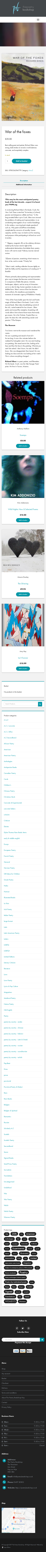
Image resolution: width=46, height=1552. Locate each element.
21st (21, 1234)
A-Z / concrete (9, 726)
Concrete (24, 1243)
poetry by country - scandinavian (15, 1051)
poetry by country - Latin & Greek (16, 1039)
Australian (32, 1239)
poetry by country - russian (13, 1045)
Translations (8, 1176)
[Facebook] (16, 1328)
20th (14, 1233)
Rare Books (8, 1099)
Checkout (5, 1383)
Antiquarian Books (10, 767)
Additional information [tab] (24, 185)
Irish (19, 1258)
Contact (4, 1402)
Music (37, 1268)
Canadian (15, 1244)
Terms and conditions (9, 1393)
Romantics (7, 1116)
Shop (3, 1369)
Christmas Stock (9, 797)
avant (7, 1244)
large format (8, 921)
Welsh (6, 1205)
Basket (4, 1378)
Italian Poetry (8, 915)
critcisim (6, 814)
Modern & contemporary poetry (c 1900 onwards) (18, 1268)
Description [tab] (24, 181)
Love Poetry (8, 980)
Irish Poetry (8, 909)
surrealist (26, 1292)
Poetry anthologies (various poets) (15, 1277)
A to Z (31, 170)
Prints (6, 1069)
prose (6, 1075)
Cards (6, 779)
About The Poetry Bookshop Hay (13, 1397)
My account (6, 1373)
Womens (22, 1301)
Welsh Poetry (8, 1211)
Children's (7, 785)
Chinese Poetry (9, 791)
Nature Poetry (9, 1004)
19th (6, 1234)
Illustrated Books (9, 897)
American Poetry (10, 755)
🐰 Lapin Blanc (6, 1547)
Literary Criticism (10, 962)
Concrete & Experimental (13, 803)
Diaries (6, 826)
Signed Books (9, 1158)
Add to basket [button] (23, 446)
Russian (6, 1122)
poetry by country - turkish (13, 1057)
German (7, 1253)
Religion (7, 1105)
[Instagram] (28, 1328)
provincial (7, 1081)
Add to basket (21, 161)
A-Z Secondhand (10, 738)
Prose (7, 1287)
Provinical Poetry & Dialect (13, 1087)
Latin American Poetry (11, 933)
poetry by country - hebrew (13, 1034)
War (5, 1193)
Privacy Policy (6, 1407)
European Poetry (10, 850)
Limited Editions (9, 957)
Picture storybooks (10, 1273)
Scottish (6, 1134)
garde (37, 1249)
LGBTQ (6, 945)
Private (31, 1282)
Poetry (6, 1016)
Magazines (8, 992)
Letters (6, 939)
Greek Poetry (8, 880)
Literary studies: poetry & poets (12, 1263)
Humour (6, 891)
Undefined (7, 1187)
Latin (5, 927)
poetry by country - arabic (13, 1022)
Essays (6, 844)
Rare (5, 1093)
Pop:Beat (7, 1063)
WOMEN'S (10, 1301)
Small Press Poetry (10, 1164)
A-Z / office (8, 732)
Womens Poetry (9, 1217)
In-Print (6, 903)
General (7, 862)
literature (7, 968)
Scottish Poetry (9, 1140)
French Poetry (9, 856)
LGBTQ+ (7, 951)
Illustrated (24, 1253)
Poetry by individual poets (16, 1282)
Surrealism (7, 1170)
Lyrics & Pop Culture (11, 986)
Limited (33, 1258)
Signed (8, 1291)
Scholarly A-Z (9, 1128)
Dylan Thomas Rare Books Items (15, 832)
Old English (8, 1010)
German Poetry (9, 868)
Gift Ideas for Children (12, 874)
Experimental (18, 1248)
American (7, 749)
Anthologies (8, 761)
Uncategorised (9, 1182)
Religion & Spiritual (10, 1110)
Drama (7, 1249)
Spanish (18, 1292)
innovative (9, 1258)
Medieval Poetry (10, 998)
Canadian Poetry (10, 773)
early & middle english (12, 838)
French (30, 1249)
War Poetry (8, 1199)
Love (5, 974)
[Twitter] (23, 1328)
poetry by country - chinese (13, 1028)
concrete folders (9, 809)
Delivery (5, 1388)
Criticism (7, 820)
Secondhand (8, 1146)
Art (18, 1239)
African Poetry (9, 743)
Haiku (6, 886)
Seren (6, 1152)
